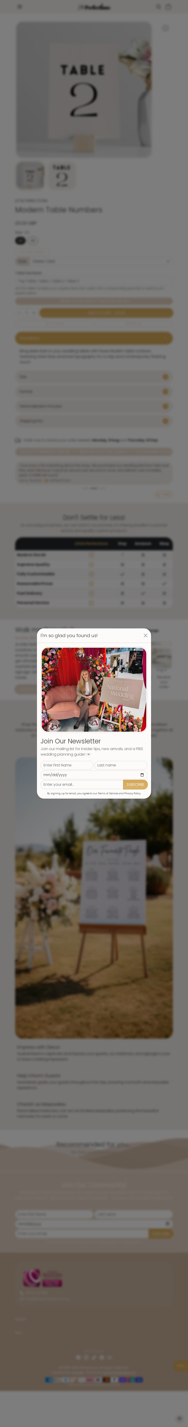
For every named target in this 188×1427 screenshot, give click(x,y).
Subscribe (135, 784)
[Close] (145, 635)
